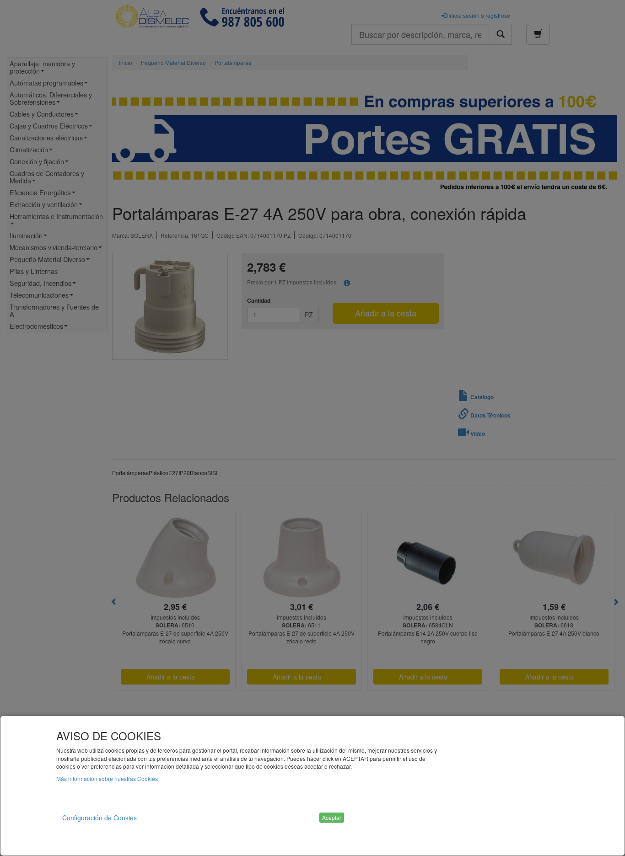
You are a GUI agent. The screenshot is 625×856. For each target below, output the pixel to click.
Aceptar (331, 817)
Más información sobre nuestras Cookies (107, 778)
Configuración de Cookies (99, 817)
